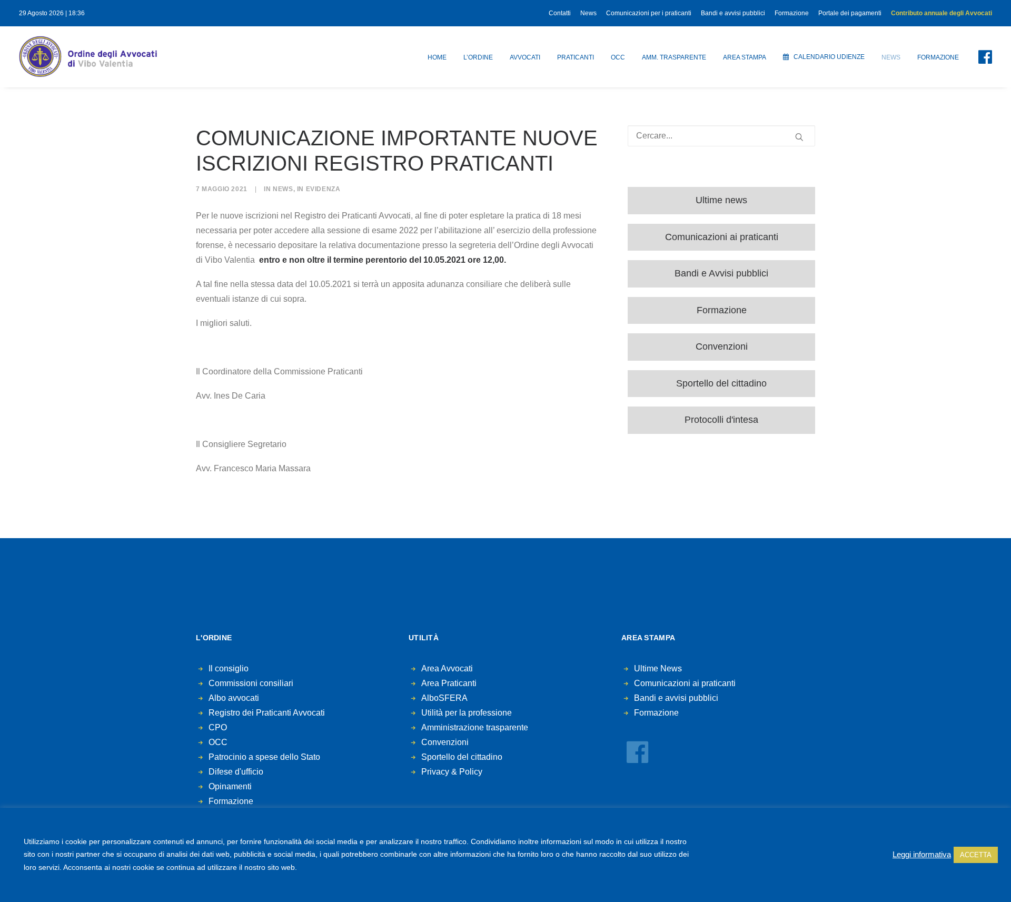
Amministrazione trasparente (474, 727)
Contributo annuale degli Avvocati (941, 13)
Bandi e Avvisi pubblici (721, 273)
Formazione (792, 13)
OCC (618, 57)
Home (437, 57)
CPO (218, 727)
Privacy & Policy (451, 771)
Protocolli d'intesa (721, 419)
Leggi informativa (922, 854)
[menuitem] (561, 13)
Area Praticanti (449, 683)
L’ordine (478, 57)
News (588, 13)
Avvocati (525, 57)
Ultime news (721, 200)
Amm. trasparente (674, 57)
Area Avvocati (447, 668)
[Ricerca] (721, 135)
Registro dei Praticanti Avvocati (267, 712)
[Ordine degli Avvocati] (88, 57)
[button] (979, 56)
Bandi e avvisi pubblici (733, 13)
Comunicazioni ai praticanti (721, 237)
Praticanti (575, 57)
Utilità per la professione (466, 712)
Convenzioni (722, 346)
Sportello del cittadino (721, 383)
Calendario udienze (829, 57)
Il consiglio (229, 668)
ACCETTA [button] (976, 855)
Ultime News (658, 668)
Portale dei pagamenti (849, 13)
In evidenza (319, 189)
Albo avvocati (234, 697)
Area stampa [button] (744, 57)
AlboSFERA (444, 697)
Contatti (560, 13)
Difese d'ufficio (236, 771)
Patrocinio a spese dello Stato (264, 756)
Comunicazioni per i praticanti (648, 13)
